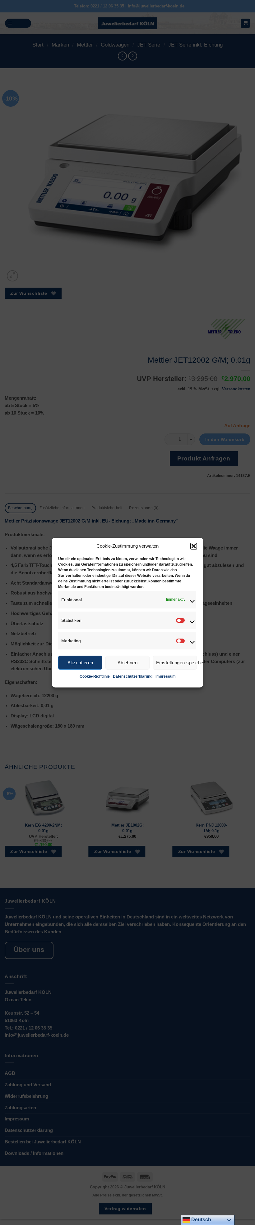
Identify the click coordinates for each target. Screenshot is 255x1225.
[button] (194, 546)
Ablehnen (128, 662)
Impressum (165, 676)
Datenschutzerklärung (132, 676)
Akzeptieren (80, 662)
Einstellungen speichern (176, 662)
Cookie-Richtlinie (95, 676)
